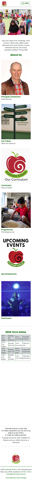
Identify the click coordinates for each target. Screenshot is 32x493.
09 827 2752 (26, 472)
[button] (25, 3)
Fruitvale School (11, 469)
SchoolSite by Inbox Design (16, 478)
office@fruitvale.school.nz (16, 474)
